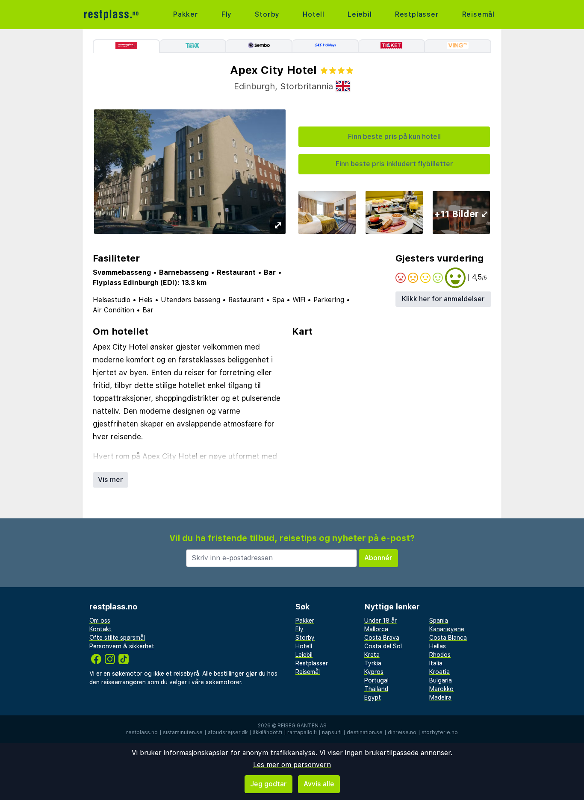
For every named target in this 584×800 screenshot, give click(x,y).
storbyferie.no (440, 732)
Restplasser (417, 14)
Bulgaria (440, 680)
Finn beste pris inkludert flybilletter (394, 164)
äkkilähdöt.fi (267, 732)
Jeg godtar (268, 784)
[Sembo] (259, 46)
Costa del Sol (383, 646)
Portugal (376, 680)
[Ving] (458, 46)
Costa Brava (381, 637)
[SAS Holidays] (325, 46)
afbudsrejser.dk (228, 732)
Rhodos (440, 654)
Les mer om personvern (292, 765)
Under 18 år (380, 620)
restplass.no (142, 732)
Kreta (372, 654)
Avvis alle (319, 784)
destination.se (365, 732)
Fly (226, 14)
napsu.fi (332, 732)
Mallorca (376, 629)
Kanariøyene (446, 629)
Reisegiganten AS (302, 726)
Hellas (437, 646)
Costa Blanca (448, 637)
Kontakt (100, 629)
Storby (267, 14)
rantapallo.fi (302, 732)
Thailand (376, 688)
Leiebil (360, 14)
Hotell (313, 14)
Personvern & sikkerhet (121, 646)
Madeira (440, 697)
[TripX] (193, 46)
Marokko (441, 688)
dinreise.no (402, 732)
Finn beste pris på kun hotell (394, 136)
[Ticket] (392, 46)
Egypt (372, 697)
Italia (435, 663)
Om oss (99, 620)
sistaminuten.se (183, 732)
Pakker (185, 14)
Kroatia (439, 671)
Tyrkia (372, 663)
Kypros (373, 671)
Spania (438, 620)
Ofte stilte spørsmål (117, 637)
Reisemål (478, 14)
